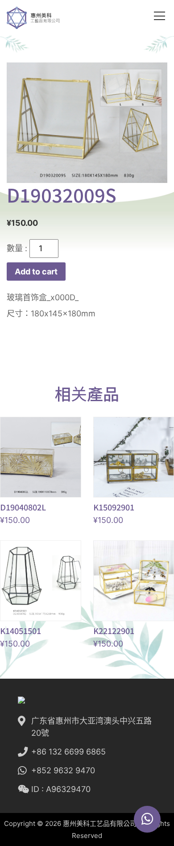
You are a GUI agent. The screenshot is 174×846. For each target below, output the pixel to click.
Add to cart (36, 271)
